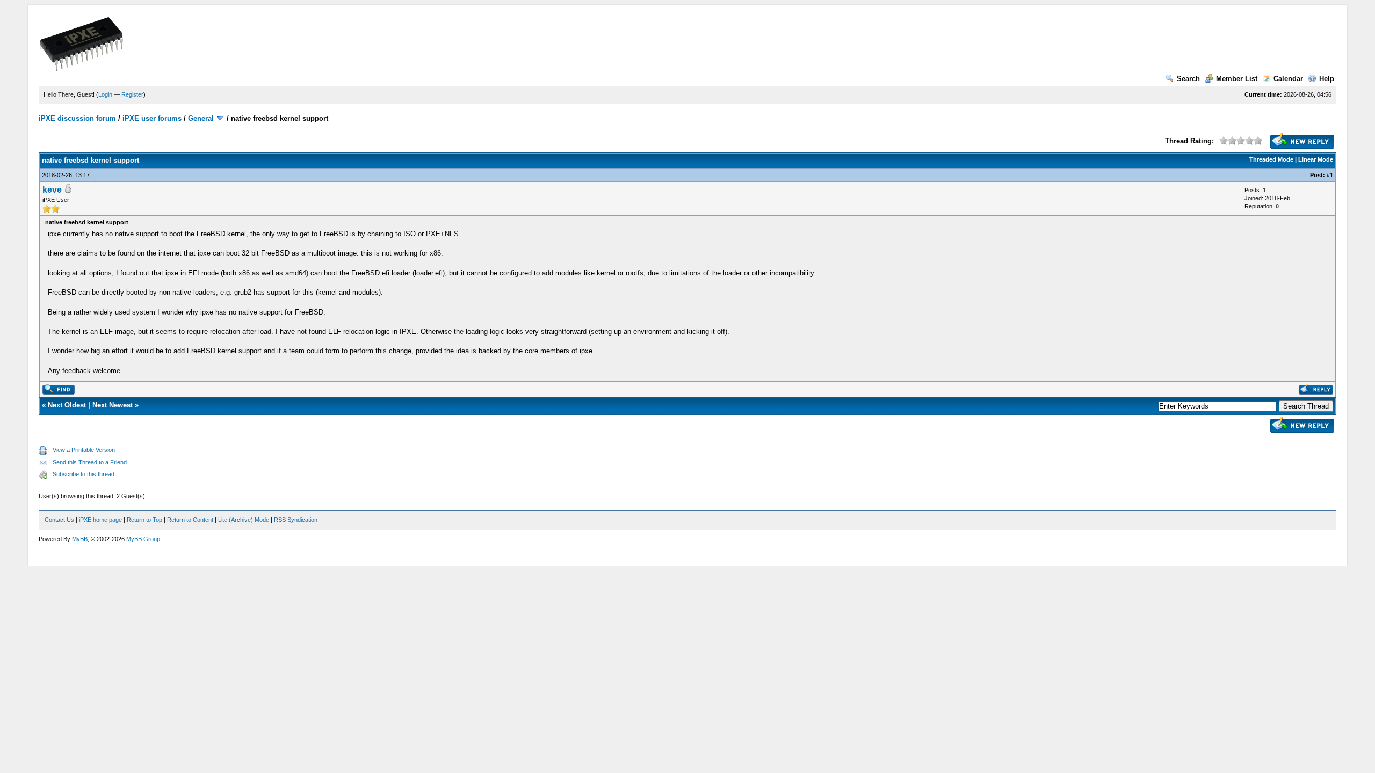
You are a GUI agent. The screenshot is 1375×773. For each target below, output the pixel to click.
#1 (1330, 175)
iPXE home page (100, 519)
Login (105, 94)
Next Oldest (67, 405)
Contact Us (59, 519)
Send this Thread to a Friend (90, 462)
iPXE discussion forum (77, 118)
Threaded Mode (1271, 159)
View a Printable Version (84, 450)
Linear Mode (1315, 159)
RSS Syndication (295, 519)
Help (1326, 79)
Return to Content (190, 519)
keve (52, 189)
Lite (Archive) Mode (243, 519)
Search (1188, 79)
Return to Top (144, 519)
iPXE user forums (152, 118)
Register (132, 94)
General (201, 118)
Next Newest (112, 405)
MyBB (80, 539)
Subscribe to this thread (83, 474)
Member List (1236, 79)
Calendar (1288, 79)
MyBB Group (143, 539)
